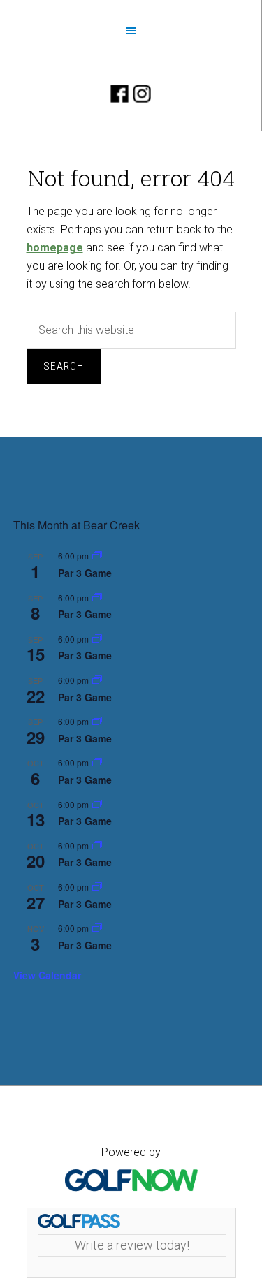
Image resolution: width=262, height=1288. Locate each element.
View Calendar (47, 975)
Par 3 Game (85, 573)
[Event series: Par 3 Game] (97, 556)
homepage (55, 247)
